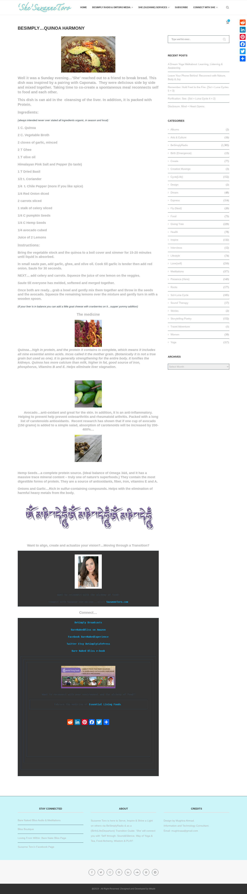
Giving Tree (200, 224)
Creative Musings (200, 168)
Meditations (200, 271)
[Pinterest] (84, 722)
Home (83, 7)
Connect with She (204, 7)
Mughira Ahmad (184, 820)
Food (200, 216)
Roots (200, 287)
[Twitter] (99, 722)
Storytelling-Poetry (200, 318)
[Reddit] (70, 722)
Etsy (81, 643)
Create (200, 161)
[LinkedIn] (77, 722)
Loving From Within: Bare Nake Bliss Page (42, 838)
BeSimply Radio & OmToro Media (111, 7)
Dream (200, 192)
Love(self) (200, 263)
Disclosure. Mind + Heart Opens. (186, 106)
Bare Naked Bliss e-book (88, 650)
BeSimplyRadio (200, 145)
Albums (200, 129)
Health (200, 232)
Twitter (72, 643)
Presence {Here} (200, 279)
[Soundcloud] (137, 872)
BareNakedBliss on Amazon (88, 629)
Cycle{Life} (200, 176)
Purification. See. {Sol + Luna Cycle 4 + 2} (192, 98)
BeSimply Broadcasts (88, 622)
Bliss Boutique (26, 829)
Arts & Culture (200, 137)
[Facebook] (91, 722)
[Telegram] (155, 872)
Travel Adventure (200, 326)
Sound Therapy (200, 302)
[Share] (106, 722)
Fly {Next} (200, 208)
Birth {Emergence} (200, 153)
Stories (200, 310)
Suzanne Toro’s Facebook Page (36, 846)
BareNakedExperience (94, 636)
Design (200, 184)
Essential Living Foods (105, 704)
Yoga (200, 342)
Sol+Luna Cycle (200, 295)
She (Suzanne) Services (152, 7)
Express (200, 200)
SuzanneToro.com (117, 601)
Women (200, 334)
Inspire (200, 239)
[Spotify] (146, 872)
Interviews (200, 247)
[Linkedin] (128, 872)
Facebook (74, 636)
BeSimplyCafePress (97, 643)
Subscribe (181, 7)
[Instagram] (110, 872)
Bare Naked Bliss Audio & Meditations (39, 820)
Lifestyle (200, 255)
